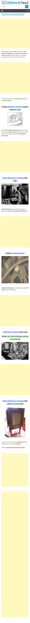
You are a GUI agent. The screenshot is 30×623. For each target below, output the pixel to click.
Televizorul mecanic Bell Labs (12, 14)
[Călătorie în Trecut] (15, 4)
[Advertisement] (15, 33)
